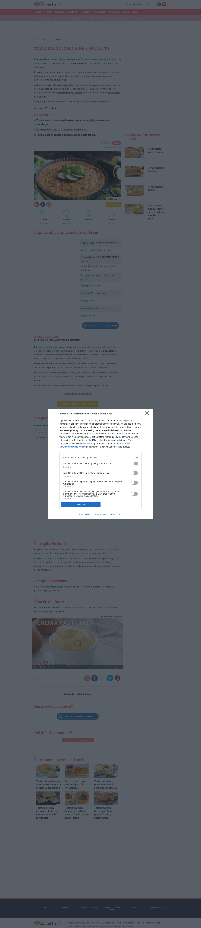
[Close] (147, 413)
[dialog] (100, 464)
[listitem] (100, 457)
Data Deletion (85, 514)
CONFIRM (81, 505)
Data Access (100, 514)
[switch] (134, 463)
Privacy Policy (116, 514)
